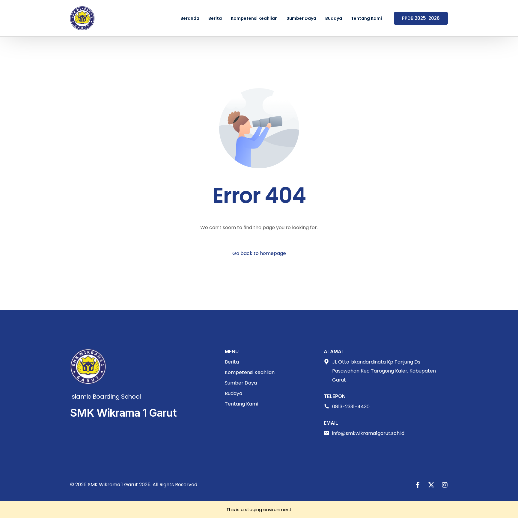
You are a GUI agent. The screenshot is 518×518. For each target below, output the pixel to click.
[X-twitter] (431, 485)
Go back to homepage (259, 253)
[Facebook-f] (418, 485)
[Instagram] (445, 485)
